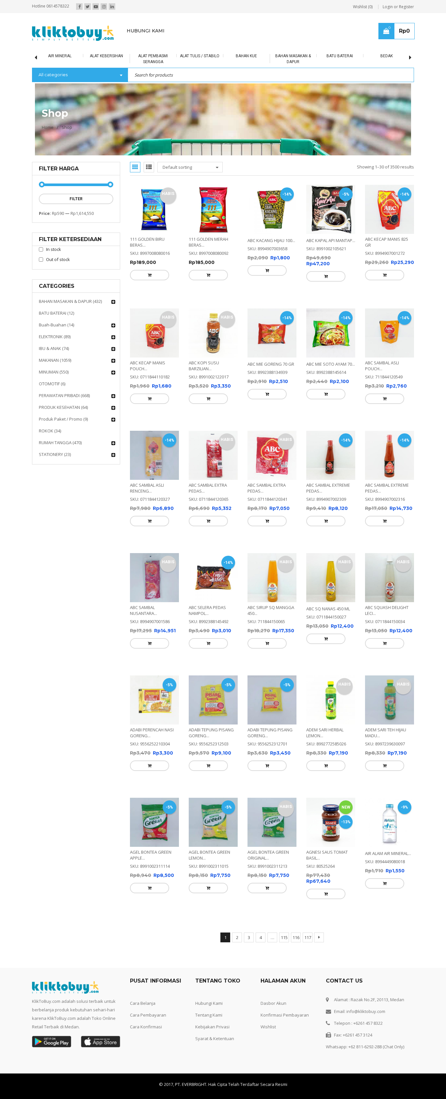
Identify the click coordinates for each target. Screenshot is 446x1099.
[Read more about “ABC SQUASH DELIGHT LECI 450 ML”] (370, 599)
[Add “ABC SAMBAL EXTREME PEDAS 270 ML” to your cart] (370, 491)
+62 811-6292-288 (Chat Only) (376, 958)
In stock (53, 249)
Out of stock (58, 259)
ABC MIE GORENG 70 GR (270, 349)
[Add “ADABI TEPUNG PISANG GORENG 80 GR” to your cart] (252, 707)
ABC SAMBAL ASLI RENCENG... (147, 458)
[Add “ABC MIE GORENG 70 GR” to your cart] (252, 379)
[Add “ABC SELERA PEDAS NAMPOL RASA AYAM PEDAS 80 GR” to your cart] (194, 599)
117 (307, 849)
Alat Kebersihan (87, 56)
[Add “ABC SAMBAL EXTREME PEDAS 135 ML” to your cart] (311, 491)
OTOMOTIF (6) (52, 384)
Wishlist (268, 938)
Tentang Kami (208, 927)
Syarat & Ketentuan (214, 950)
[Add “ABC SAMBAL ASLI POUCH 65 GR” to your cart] (370, 384)
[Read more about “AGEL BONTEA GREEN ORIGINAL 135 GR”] (252, 814)
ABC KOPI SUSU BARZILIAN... (204, 351)
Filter (76, 199)
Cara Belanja (142, 915)
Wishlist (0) (363, 6)
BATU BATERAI (321, 56)
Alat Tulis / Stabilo (180, 56)
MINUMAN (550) (54, 372)
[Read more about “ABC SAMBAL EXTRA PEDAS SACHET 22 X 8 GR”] (252, 491)
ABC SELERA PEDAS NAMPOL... (207, 566)
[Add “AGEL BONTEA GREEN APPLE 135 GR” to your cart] (135, 814)
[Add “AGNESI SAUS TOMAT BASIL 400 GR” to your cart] (311, 820)
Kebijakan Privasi (212, 938)
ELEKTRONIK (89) (55, 337)
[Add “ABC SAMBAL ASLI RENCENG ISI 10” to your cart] (135, 491)
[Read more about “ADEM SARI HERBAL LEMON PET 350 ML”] (311, 707)
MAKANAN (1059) (55, 360)
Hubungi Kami (209, 915)
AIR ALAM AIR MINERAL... (388, 780)
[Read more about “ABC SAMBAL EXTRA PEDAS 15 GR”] (194, 491)
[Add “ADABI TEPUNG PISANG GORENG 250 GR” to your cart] (194, 707)
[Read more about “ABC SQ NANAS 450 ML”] (311, 594)
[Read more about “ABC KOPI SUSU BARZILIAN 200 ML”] (194, 384)
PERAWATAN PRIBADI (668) (64, 395)
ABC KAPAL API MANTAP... (330, 240)
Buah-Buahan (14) (56, 325)
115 (284, 849)
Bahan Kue (227, 56)
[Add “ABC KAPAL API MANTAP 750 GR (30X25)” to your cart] (311, 276)
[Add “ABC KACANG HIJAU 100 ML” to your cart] (252, 270)
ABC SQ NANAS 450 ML (328, 564)
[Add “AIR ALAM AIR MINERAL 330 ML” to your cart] (370, 810)
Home (48, 127)
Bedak (367, 56)
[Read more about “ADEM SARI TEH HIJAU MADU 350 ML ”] (370, 707)
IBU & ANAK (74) (54, 348)
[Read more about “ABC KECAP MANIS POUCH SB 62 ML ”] (135, 384)
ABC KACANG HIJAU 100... (271, 240)
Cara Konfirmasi (146, 938)
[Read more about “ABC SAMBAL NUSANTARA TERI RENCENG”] (135, 599)
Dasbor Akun (273, 915)
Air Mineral (40, 56)
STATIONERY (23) (55, 454)
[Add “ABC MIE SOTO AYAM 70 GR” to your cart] (311, 379)
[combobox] (80, 75)
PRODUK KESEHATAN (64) (63, 407)
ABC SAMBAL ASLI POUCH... (382, 351)
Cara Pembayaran (148, 927)
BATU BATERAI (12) (56, 313)
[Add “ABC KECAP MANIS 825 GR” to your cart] (370, 275)
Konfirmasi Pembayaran (285, 927)
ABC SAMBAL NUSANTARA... (143, 566)
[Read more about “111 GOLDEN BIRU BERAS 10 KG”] (135, 275)
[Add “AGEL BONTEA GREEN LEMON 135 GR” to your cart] (194, 814)
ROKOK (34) (50, 431)
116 (296, 849)
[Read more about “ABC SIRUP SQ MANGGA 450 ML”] (252, 599)
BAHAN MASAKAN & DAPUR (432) (70, 301)
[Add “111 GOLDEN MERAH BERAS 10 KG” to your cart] (194, 275)
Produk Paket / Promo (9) (63, 419)
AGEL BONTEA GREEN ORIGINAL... (268, 781)
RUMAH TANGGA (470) (60, 442)
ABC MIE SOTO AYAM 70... (330, 349)
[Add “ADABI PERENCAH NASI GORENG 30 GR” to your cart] (135, 707)
